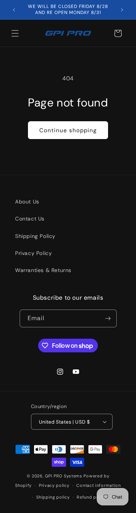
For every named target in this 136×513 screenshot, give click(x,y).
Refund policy (92, 497)
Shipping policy (53, 497)
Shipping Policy (35, 236)
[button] (15, 33)
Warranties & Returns (43, 270)
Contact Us (30, 218)
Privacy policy (54, 485)
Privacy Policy (33, 253)
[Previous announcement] (14, 10)
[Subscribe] (108, 318)
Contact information (98, 485)
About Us (27, 201)
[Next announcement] (122, 10)
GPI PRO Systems (63, 476)
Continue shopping (68, 130)
